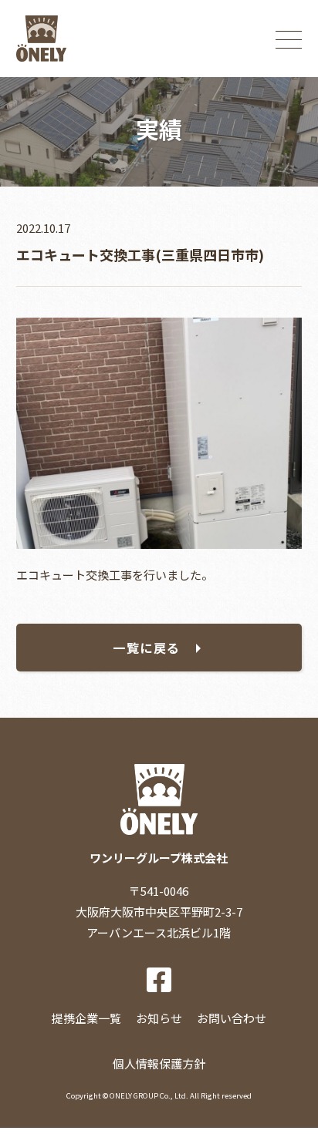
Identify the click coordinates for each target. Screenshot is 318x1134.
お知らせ (159, 1018)
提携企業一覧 (86, 1018)
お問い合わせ (231, 1018)
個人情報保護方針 (159, 1063)
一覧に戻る (147, 647)
